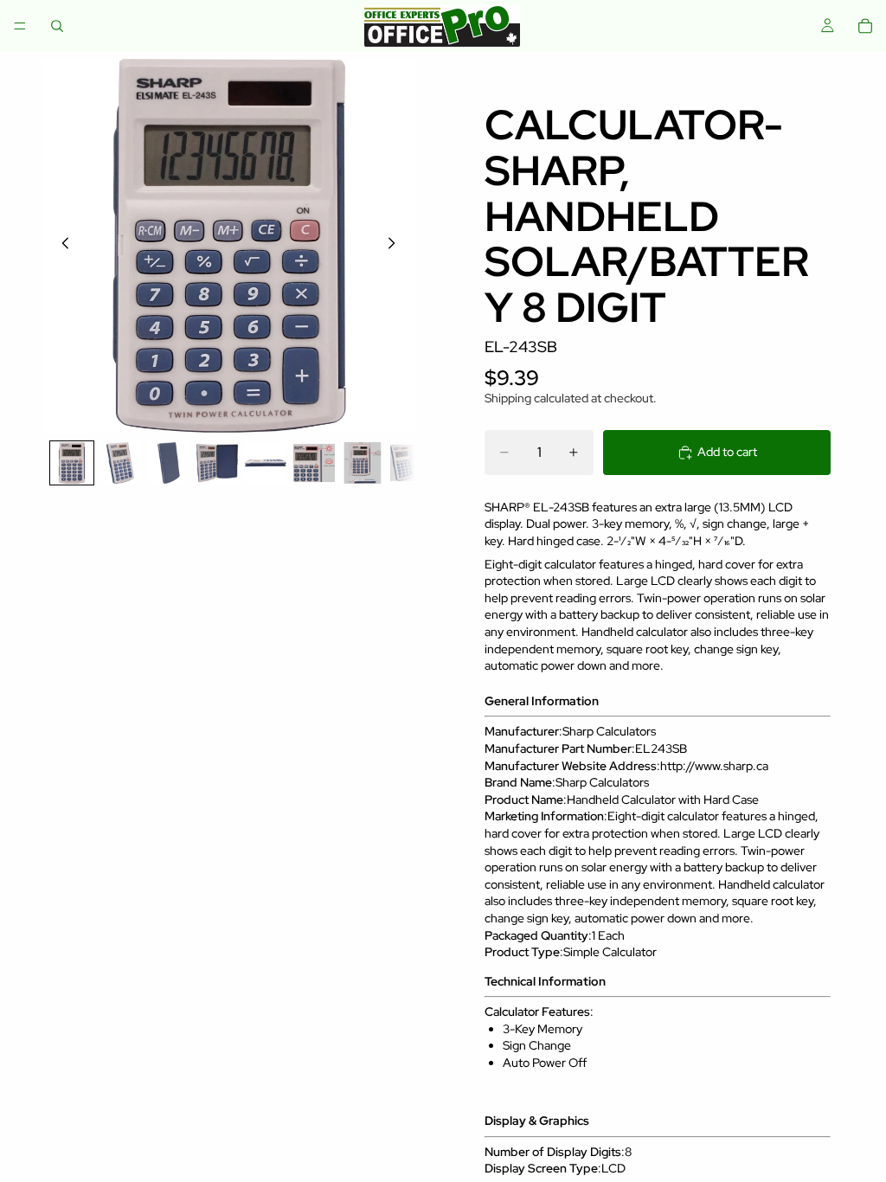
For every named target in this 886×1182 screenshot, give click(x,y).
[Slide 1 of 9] (72, 463)
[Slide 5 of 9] (265, 463)
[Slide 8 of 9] (411, 463)
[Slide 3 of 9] (168, 463)
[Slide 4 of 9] (217, 463)
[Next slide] (396, 246)
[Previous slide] (61, 246)
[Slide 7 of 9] (362, 463)
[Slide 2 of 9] (120, 463)
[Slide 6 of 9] (314, 463)
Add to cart (727, 451)
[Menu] (20, 26)
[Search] (57, 26)
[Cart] (865, 26)
